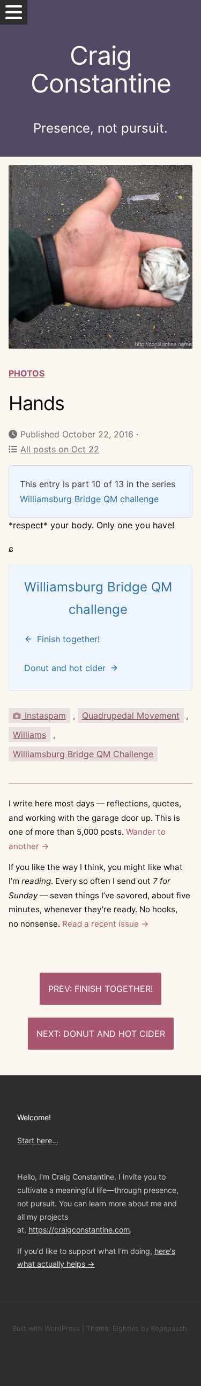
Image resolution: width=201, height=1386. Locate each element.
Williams (29, 734)
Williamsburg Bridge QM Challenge (83, 754)
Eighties (126, 1329)
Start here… (37, 1140)
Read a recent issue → (105, 924)
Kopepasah (169, 1329)
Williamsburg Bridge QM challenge (89, 499)
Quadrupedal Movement (131, 715)
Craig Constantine (101, 69)
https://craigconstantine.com (79, 1229)
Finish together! (114, 988)
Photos (26, 373)
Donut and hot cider (114, 1033)
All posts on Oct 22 (59, 449)
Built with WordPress (46, 1329)
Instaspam (44, 715)
